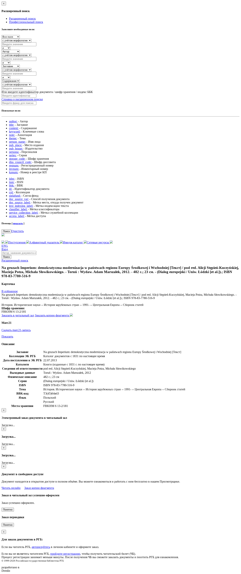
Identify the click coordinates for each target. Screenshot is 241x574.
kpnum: (13, 172)
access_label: (16, 216)
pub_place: (15, 145)
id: (10, 188)
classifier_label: (18, 209)
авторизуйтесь (41, 547)
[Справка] (111, 242)
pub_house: (16, 148)
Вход (5, 249)
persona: (14, 151)
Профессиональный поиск (26, 22)
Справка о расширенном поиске (22, 99)
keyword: (14, 131)
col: (11, 192)
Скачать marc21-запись (16, 330)
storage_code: (17, 158)
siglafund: (15, 195)
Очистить (17, 231)
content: (13, 128)
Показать (7, 336)
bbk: (11, 185)
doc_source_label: (20, 202)
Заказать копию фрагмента (52, 315)
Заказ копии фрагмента (39, 488)
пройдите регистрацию (65, 553)
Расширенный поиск (22, 18)
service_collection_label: (23, 212)
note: (12, 135)
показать (18, 223)
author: (13, 121)
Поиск (6, 231)
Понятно (7, 509)
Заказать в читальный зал (18, 315)
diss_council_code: (20, 162)
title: (11, 124)
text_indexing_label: (21, 205)
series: (12, 155)
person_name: (17, 141)
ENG (5, 245)
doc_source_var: (19, 199)
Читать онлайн (11, 488)
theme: (13, 138)
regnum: (14, 165)
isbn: (12, 178)
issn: (11, 182)
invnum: (14, 168)
